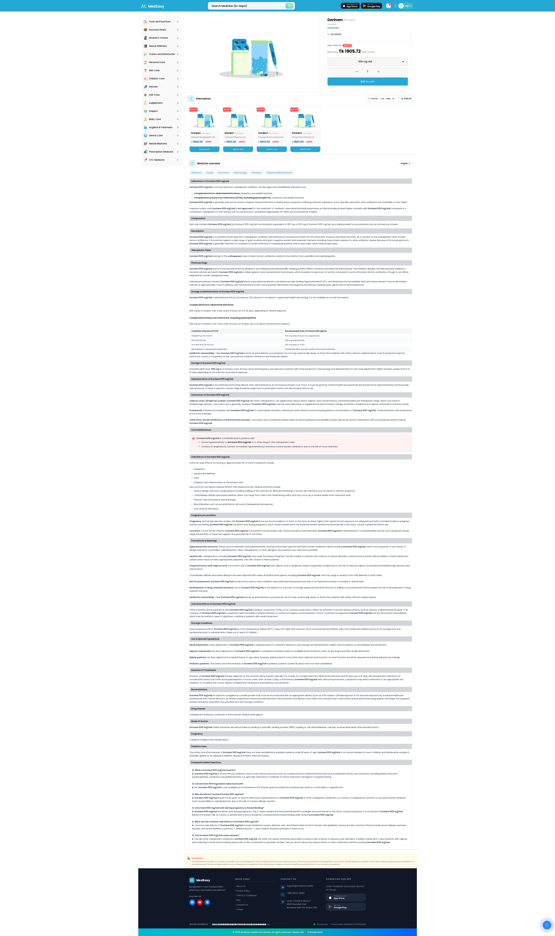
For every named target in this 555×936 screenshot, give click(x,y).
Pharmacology (240, 172)
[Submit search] (290, 6)
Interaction (257, 172)
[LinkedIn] (207, 902)
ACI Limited (336, 34)
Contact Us (242, 904)
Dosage (209, 172)
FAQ (238, 900)
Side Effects (223, 172)
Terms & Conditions (246, 895)
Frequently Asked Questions (279, 172)
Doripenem (333, 27)
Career (239, 909)
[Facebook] (192, 902)
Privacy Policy (243, 890)
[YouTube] (200, 902)
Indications (196, 172)
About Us (240, 886)
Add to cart (368, 81)
